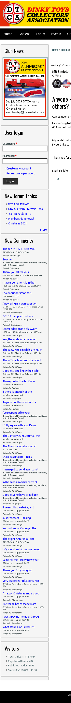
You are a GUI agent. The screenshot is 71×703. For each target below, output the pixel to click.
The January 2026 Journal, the (21, 435)
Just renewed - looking (17, 517)
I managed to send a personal (20, 469)
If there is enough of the (17, 391)
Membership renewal (21, 218)
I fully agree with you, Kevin (19, 425)
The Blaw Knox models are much (22, 349)
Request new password (21, 173)
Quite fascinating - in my (17, 456)
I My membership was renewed (21, 549)
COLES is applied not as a (18, 316)
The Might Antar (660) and (19, 538)
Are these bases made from (19, 604)
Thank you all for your (16, 272)
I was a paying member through (21, 616)
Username (10, 143)
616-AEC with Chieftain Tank (25, 209)
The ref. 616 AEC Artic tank (19, 249)
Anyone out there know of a (19, 402)
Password (10, 156)
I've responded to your (16, 412)
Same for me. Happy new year (20, 559)
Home (8, 34)
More (43, 229)
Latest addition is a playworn (20, 328)
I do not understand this (17, 293)
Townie (7, 259)
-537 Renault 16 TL (19, 213)
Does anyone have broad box (20, 494)
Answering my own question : (20, 303)
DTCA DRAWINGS (19, 204)
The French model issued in (19, 446)
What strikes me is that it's (19, 627)
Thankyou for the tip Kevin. (19, 381)
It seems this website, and (18, 507)
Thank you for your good (18, 570)
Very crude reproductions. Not (21, 580)
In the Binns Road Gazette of (20, 482)
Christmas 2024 (17, 223)
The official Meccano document (22, 360)
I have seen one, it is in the (19, 282)
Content (24, 34)
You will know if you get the (19, 528)
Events (56, 34)
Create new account (19, 168)
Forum (40, 34)
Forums (65, 49)
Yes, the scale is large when (19, 339)
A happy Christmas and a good (21, 593)
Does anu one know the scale (21, 370)
